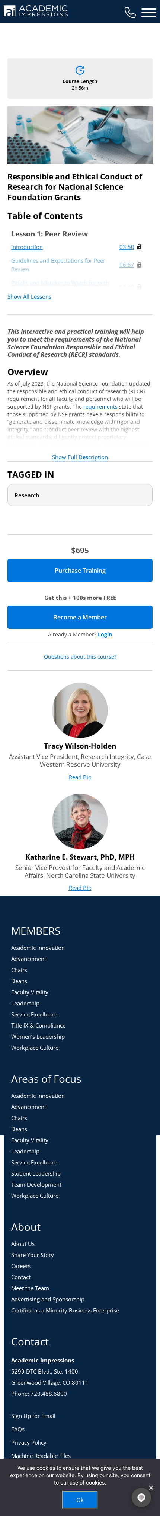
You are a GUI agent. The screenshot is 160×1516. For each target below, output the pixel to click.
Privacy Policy (29, 1442)
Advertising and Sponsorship (47, 1299)
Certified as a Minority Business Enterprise (65, 1310)
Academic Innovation (38, 947)
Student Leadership (36, 1173)
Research (27, 495)
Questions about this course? (80, 656)
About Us (23, 1243)
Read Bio (80, 777)
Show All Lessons (29, 296)
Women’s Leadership (38, 1036)
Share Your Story (32, 1254)
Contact (21, 1277)
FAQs (18, 1429)
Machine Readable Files (41, 1455)
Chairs (19, 970)
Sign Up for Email (33, 1415)
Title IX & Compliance (38, 1025)
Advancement (28, 958)
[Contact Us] (130, 12)
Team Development (36, 1184)
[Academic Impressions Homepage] (36, 12)
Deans (19, 981)
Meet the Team (30, 1288)
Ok (80, 1499)
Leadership (25, 1003)
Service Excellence (34, 1014)
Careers (21, 1266)
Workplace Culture (34, 1047)
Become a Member (103, 617)
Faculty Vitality (29, 992)
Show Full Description (80, 457)
